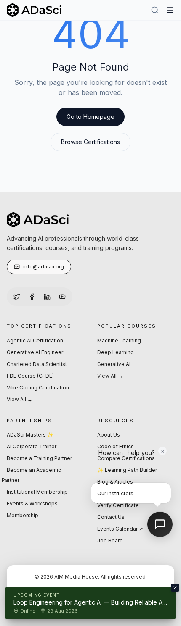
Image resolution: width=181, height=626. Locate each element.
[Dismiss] (175, 588)
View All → (19, 399)
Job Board (110, 540)
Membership (22, 515)
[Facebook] (32, 296)
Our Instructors (115, 493)
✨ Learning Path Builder (127, 470)
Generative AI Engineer (35, 352)
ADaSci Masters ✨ (30, 434)
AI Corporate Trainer (31, 446)
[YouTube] (62, 296)
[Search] (154, 10)
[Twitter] (17, 296)
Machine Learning (119, 340)
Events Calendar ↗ (120, 529)
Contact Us (111, 517)
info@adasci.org (43, 266)
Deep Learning (115, 352)
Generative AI (113, 364)
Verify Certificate (118, 505)
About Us (108, 434)
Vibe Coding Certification (38, 387)
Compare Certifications (126, 458)
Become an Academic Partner (31, 475)
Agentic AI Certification (35, 340)
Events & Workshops (32, 503)
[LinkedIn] (47, 296)
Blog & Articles (115, 482)
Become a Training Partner (39, 458)
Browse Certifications (90, 141)
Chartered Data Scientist (37, 364)
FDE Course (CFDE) (30, 376)
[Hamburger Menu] (170, 10)
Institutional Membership (37, 492)
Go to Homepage (90, 116)
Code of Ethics (115, 446)
